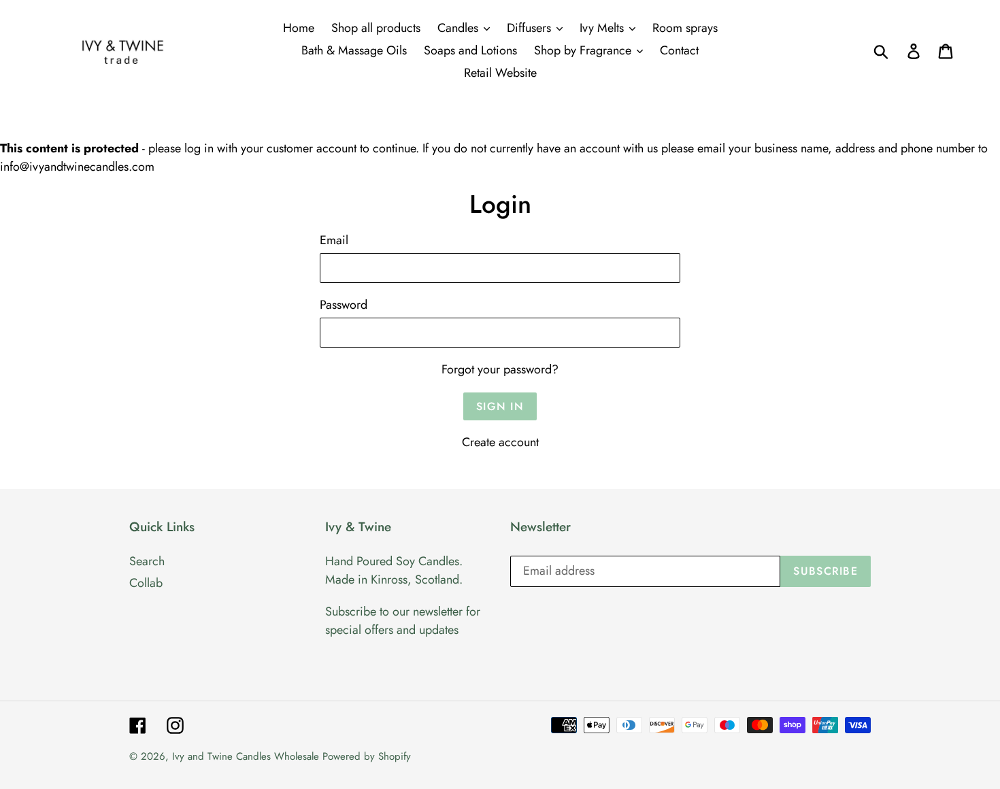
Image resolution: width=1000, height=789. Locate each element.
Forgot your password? (500, 369)
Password (343, 305)
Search (147, 561)
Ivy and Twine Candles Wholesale (245, 756)
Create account (500, 442)
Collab (146, 583)
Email (334, 240)
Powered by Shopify (366, 756)
